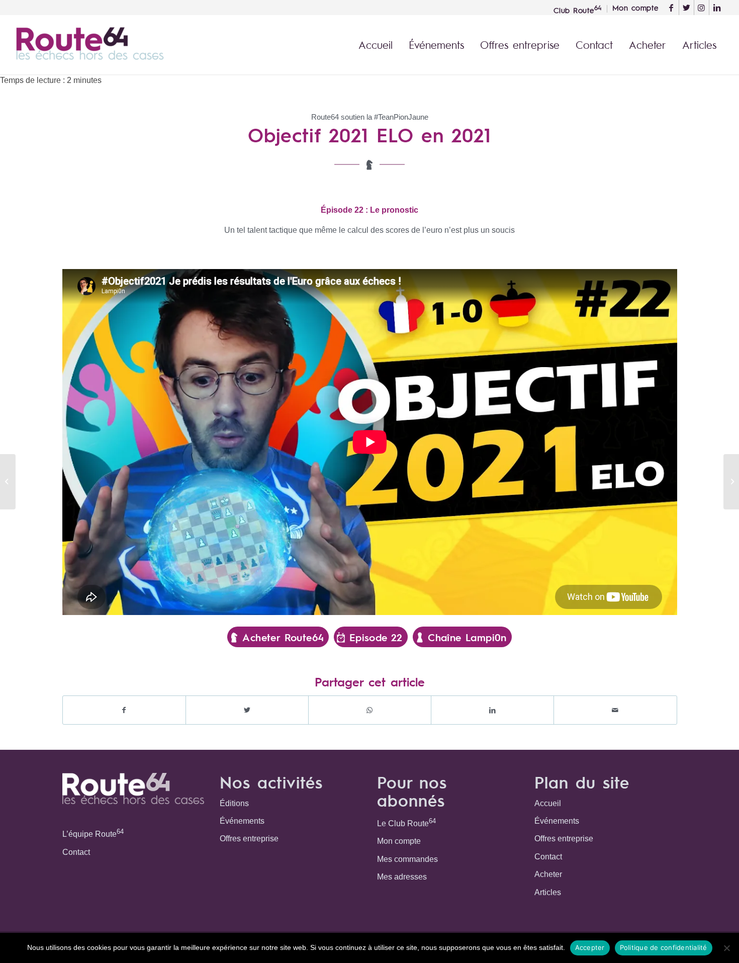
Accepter (590, 947)
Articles (547, 892)
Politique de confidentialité (663, 947)
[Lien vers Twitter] (686, 7)
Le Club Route (406, 822)
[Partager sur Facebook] (124, 710)
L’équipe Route (93, 833)
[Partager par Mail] (615, 710)
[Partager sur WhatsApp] (370, 710)
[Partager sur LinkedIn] (492, 710)
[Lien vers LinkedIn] (716, 7)
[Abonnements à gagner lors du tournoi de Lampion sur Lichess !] (8, 481)
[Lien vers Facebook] (671, 7)
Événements (242, 821)
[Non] (726, 948)
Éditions (234, 803)
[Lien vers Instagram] (701, 7)
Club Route (577, 9)
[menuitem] (577, 9)
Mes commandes (407, 859)
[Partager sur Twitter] (247, 710)
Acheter (548, 874)
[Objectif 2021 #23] (731, 481)
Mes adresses (402, 876)
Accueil (547, 803)
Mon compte (399, 841)
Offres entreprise (249, 838)
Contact (76, 852)
